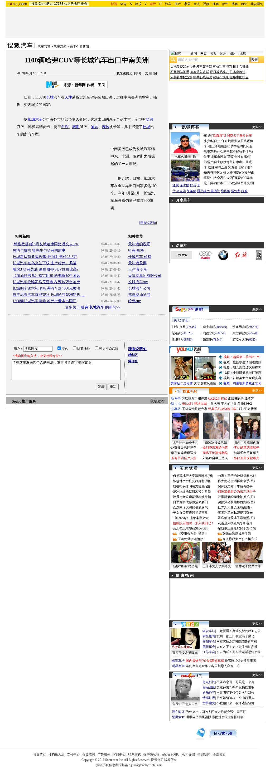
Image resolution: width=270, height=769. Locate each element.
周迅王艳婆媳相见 (215, 453)
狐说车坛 (208, 631)
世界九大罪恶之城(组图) (235, 507)
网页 (203, 53)
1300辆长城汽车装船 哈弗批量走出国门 (44, 301)
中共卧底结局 (202, 77)
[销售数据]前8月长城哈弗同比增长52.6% (46, 244)
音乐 (223, 53)
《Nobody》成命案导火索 (191, 518)
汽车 (168, 4)
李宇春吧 (209, 327)
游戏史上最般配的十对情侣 (237, 528)
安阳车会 (208, 641)
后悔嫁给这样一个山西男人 (235, 698)
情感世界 (208, 698)
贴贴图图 (208, 687)
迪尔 (94, 127)
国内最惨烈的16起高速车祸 (205, 661)
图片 (233, 53)
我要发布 (157, 401)
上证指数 (179, 327)
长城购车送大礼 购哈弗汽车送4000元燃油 (46, 288)
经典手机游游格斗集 (222, 409)
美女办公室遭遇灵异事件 (190, 513)
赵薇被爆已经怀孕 (183, 447)
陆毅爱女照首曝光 (246, 453)
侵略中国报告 (239, 77)
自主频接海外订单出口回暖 (233, 162)
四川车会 (208, 647)
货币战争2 (245, 403)
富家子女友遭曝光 (185, 653)
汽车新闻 (60, 46)
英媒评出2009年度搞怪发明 (235, 687)
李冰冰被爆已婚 (216, 443)
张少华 (208, 141)
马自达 (181, 191)
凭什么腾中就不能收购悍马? (233, 151)
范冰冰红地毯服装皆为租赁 (192, 491)
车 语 (207, 136)
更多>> (257, 127)
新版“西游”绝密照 (185, 566)
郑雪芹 (208, 162)
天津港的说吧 (139, 244)
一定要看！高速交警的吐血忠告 (238, 631)
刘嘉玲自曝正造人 (215, 458)
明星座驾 (208, 636)
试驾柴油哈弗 (139, 295)
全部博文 (219, 754)
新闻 (194, 53)
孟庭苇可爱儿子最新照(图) (236, 518)
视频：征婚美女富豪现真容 (242, 378)
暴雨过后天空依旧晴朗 (228, 717)
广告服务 (104, 754)
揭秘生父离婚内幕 (246, 443)
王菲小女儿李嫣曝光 (216, 566)
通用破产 (203, 191)
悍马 (193, 185)
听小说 (176, 403)
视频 (206, 4)
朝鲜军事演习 (222, 66)
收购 (244, 191)
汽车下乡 (178, 179)
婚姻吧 (207, 339)
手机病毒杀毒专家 (194, 409)
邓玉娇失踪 (204, 66)
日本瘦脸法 (237, 72)
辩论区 (133, 361)
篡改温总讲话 (199, 72)
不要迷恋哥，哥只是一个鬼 (235, 682)
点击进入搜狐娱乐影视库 (235, 523)
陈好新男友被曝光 (246, 458)
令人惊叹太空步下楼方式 (240, 539)
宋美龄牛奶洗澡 (181, 77)
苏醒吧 (177, 333)
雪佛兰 (215, 191)
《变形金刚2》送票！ (193, 534)
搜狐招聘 (88, 754)
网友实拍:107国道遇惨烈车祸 (236, 641)
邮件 (225, 4)
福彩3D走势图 (247, 409)
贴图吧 (177, 339)
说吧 (242, 53)
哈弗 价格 (136, 250)
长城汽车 (35, 119)
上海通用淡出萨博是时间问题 (232, 146)
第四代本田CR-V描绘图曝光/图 (232, 183)
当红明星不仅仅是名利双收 (235, 692)
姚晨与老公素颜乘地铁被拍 (192, 497)
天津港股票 (137, 263)
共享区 (176, 409)
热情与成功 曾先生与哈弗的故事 (39, 250)
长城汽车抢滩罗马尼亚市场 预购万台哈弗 (46, 282)
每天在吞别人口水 (185, 704)
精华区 (133, 355)
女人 (197, 4)
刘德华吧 (209, 333)
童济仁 (208, 178)
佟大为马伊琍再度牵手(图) (236, 481)
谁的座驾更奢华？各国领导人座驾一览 (213, 666)
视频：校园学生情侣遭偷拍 (242, 362)
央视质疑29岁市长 (183, 66)
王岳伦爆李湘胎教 (190, 539)
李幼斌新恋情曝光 (246, 447)
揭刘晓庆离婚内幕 (215, 447)
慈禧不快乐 (221, 77)
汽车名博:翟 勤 (185, 157)
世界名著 (214, 403)
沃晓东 (208, 151)
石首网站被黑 (179, 72)
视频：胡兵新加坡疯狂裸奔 (242, 367)
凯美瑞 (191, 191)
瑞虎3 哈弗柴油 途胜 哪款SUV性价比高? (45, 269)
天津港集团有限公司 (144, 276)
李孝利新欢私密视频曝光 (235, 513)
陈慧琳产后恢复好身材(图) (191, 481)
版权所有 (170, 760)
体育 (123, 4)
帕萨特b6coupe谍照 (185, 168)
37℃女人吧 (240, 339)
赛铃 (105, 127)
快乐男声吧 (240, 327)
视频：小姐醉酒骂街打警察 (242, 373)
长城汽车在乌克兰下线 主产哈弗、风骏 (44, 263)
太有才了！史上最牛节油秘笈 (237, 647)
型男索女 (208, 703)
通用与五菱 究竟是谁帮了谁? (231, 167)
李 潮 (207, 146)
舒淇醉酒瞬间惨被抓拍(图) (236, 497)
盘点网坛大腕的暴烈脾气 (190, 507)
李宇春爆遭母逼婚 (183, 453)
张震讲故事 (236, 398)
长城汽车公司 (139, 288)
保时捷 (184, 185)
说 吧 (199, 309)
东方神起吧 (240, 333)
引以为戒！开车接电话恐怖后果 (238, 652)
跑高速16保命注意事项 (240, 661)
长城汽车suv (138, 282)
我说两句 (256, 4)
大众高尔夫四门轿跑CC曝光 (233, 178)
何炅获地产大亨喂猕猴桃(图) (193, 476)
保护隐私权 (151, 754)
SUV (65, 127)
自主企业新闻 (79, 46)
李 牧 (207, 167)
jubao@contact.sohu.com (146, 765)
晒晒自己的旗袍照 (198, 717)
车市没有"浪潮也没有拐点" (232, 157)
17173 (58, 4)
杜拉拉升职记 (217, 398)
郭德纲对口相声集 (194, 398)
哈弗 (149, 119)
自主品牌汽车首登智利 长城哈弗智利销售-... (49, 295)
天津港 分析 (138, 269)
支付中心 (73, 754)
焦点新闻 (208, 682)
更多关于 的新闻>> (92, 307)
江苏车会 (208, 652)
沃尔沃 (190, 179)
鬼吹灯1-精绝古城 (194, 403)
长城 (50, 97)
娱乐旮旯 (208, 692)
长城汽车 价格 (139, 257)
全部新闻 (203, 754)
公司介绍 (188, 754)
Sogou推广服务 (24, 401)
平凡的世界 (229, 403)
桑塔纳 (225, 191)
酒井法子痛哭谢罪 (248, 566)
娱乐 (138, 4)
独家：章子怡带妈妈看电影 (237, 476)
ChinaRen (45, 4)
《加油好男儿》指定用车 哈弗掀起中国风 (46, 276)
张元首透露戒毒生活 (237, 534)
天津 (68, 97)
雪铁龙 (235, 191)
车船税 (194, 173)
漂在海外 (178, 712)
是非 (207, 183)
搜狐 (34, 4)
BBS (244, 4)
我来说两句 (124, 73)
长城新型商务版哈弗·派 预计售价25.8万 (45, 257)
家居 (187, 4)
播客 (216, 4)
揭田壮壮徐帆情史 (185, 443)
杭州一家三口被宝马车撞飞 (235, 636)
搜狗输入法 (56, 754)
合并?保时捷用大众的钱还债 (233, 141)
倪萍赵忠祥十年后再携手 (235, 486)
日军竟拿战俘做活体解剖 (190, 502)
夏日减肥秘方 (219, 72)
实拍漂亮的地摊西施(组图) (236, 502)
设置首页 (39, 754)
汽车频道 (44, 46)
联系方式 (134, 754)
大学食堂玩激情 (205, 383)
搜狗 (84, 4)
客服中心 (119, 754)
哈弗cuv (134, 301)
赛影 (76, 127)
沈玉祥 (208, 157)
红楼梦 (249, 398)
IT (160, 4)
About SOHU (171, 754)
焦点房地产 (72, 4)
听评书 (176, 398)
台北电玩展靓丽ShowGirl (190, 528)
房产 (178, 4)
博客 (235, 4)
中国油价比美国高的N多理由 (234, 172)
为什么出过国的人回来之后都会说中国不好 (216, 712)
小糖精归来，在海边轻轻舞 (235, 703)
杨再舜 (208, 172)
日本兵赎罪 (241, 66)
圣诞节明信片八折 (183, 458)
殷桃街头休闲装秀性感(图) (191, 486)
